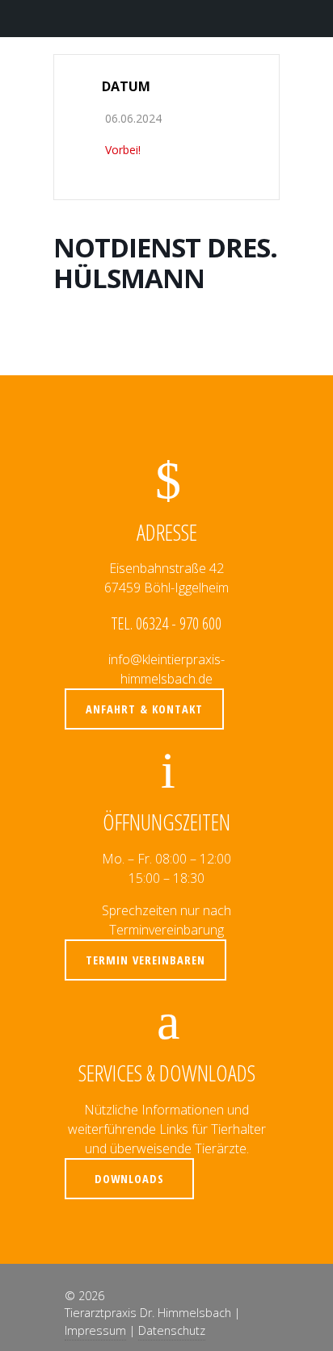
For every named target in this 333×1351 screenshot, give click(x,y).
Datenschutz (171, 1330)
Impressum (95, 1330)
